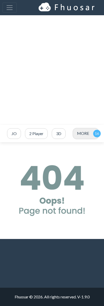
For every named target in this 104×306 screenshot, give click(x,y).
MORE (83, 133)
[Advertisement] (52, 70)
